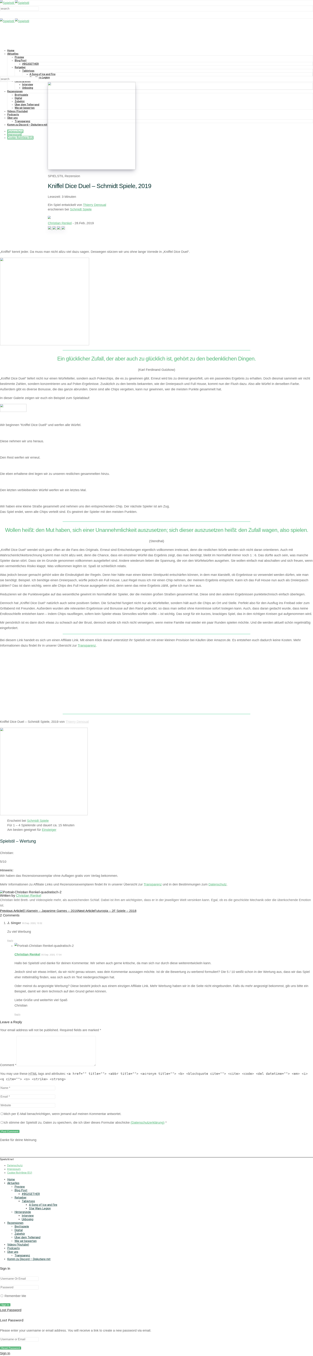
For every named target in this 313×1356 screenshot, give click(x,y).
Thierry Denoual (94, 205)
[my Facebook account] (54, 228)
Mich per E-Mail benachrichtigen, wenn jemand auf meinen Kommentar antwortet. (62, 1114)
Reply (10, 940)
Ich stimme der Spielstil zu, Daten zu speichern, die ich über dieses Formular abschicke (85, 1122)
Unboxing (27, 87)
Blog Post (20, 60)
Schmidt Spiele (81, 209)
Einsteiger (49, 830)
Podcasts (13, 114)
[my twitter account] (59, 228)
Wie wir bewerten (25, 107)
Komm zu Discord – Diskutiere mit (27, 124)
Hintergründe (22, 1212)
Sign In (5, 1353)
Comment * (8, 1065)
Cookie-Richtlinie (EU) (20, 137)
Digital (18, 98)
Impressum (14, 134)
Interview (27, 84)
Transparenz (22, 121)
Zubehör (20, 101)
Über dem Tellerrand (27, 104)
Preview (19, 57)
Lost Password (10, 1310)
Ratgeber (20, 67)
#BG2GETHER (30, 63)
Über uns (12, 117)
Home (10, 50)
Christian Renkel (60, 223)
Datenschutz (15, 131)
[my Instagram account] (50, 228)
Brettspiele (21, 94)
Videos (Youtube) (17, 111)
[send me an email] (63, 228)
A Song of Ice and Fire (42, 74)
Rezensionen (15, 91)
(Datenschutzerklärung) (147, 1122)
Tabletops (28, 70)
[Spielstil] (14, 3)
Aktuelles (12, 53)
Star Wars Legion (40, 77)
